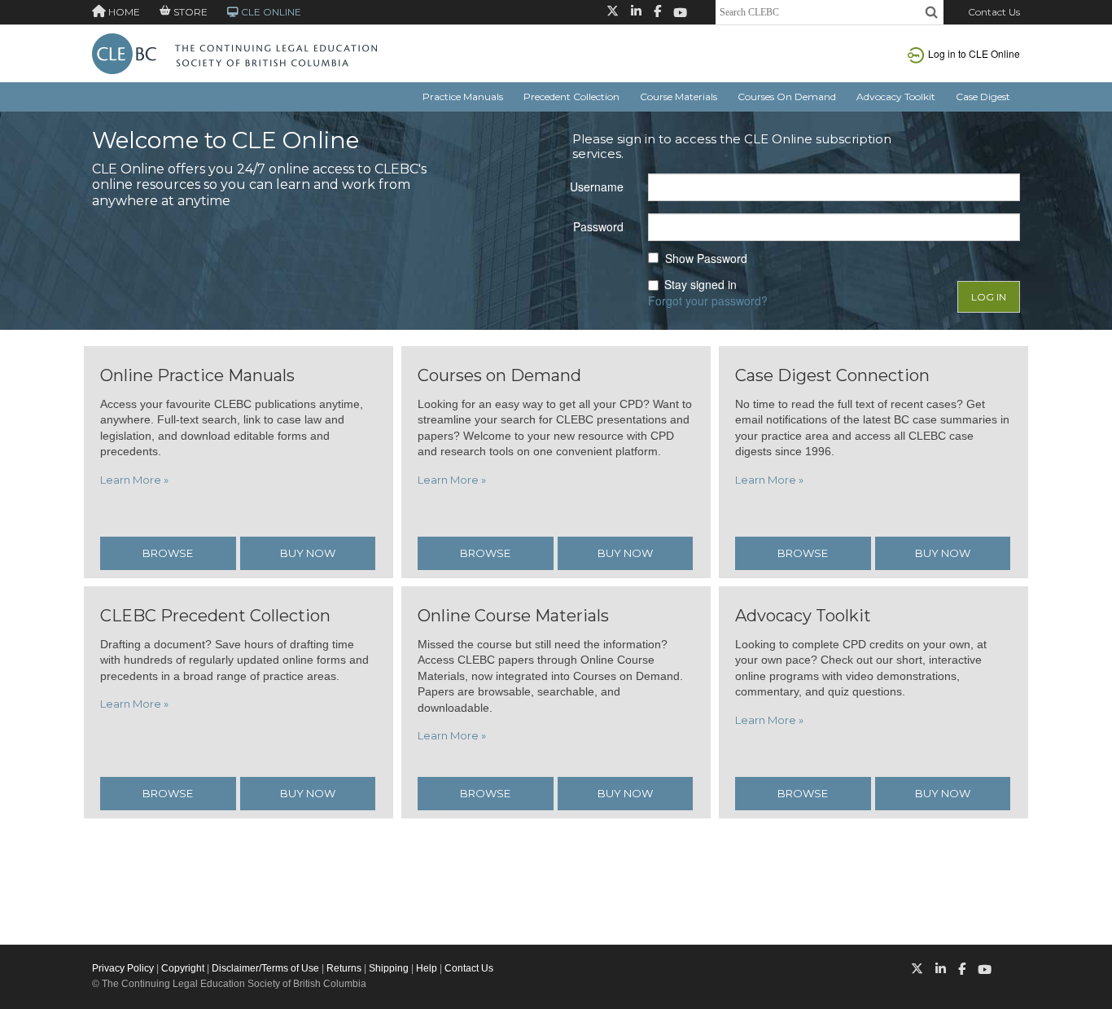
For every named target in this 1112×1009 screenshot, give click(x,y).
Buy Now (307, 552)
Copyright (182, 968)
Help (426, 968)
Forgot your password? (708, 300)
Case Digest (983, 96)
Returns (343, 968)
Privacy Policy (123, 968)
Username (597, 186)
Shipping (389, 968)
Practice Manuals (462, 96)
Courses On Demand (787, 96)
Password (598, 226)
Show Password (706, 258)
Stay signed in (700, 284)
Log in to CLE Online (974, 53)
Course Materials (678, 96)
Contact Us (994, 12)
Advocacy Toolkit (895, 96)
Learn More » (134, 479)
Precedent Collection (571, 96)
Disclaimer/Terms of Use (265, 968)
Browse (167, 552)
